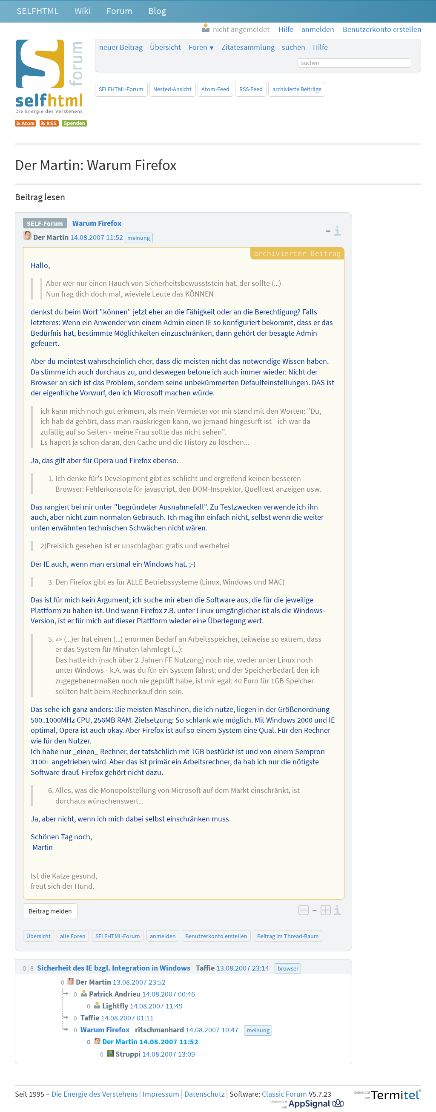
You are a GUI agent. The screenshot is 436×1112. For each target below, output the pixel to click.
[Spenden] (74, 124)
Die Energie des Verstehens (95, 1094)
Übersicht (165, 47)
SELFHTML (38, 11)
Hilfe (320, 47)
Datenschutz (204, 1094)
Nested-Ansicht (172, 89)
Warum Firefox (96, 223)
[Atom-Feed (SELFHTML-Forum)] (25, 124)
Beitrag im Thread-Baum (288, 936)
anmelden (163, 936)
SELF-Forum (45, 223)
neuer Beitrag (121, 47)
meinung (138, 238)
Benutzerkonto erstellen (216, 936)
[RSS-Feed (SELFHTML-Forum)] (49, 124)
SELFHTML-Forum (121, 89)
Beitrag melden (50, 911)
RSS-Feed (251, 89)
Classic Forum (284, 1094)
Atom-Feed (215, 89)
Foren (198, 47)
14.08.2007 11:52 (96, 237)
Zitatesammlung (248, 47)
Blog (157, 11)
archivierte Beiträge (296, 89)
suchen (293, 47)
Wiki (83, 11)
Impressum (161, 1094)
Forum (119, 11)
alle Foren (73, 936)
